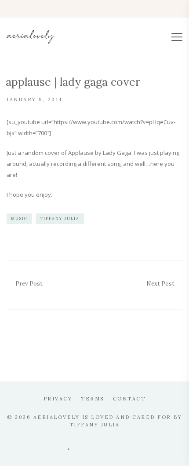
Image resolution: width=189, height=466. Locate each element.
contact (129, 399)
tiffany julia (60, 218)
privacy (58, 399)
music (19, 218)
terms (92, 399)
